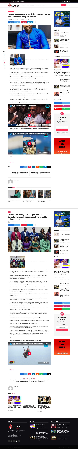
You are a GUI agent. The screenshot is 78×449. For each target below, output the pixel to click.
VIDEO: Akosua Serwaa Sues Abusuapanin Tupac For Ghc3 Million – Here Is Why (28, 200)
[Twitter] (4, 57)
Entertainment (10, 11)
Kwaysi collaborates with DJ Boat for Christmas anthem (62, 437)
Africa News (17, 1)
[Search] (69, 5)
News (55, 69)
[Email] (4, 68)
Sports (69, 447)
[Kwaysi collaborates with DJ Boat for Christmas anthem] (53, 438)
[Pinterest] (4, 62)
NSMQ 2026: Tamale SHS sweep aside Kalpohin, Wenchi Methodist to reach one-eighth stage (62, 72)
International (22, 1)
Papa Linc (12, 19)
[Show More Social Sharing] (34, 22)
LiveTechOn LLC (19, 447)
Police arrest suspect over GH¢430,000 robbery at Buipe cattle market (64, 94)
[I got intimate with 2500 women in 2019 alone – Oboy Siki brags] (53, 426)
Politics (65, 447)
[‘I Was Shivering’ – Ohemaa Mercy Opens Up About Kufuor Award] (14, 194)
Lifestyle (12, 1)
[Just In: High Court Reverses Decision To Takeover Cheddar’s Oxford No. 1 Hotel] (44, 194)
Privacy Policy (62, 133)
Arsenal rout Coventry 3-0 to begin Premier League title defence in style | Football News (65, 81)
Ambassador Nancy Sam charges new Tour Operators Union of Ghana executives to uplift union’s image (19, 173)
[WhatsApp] (4, 65)
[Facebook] (4, 54)
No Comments (22, 19)
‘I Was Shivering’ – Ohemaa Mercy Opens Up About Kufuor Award (14, 200)
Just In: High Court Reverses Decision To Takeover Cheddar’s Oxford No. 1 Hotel (44, 200)
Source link (12, 162)
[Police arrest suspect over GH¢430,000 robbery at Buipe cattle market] (56, 94)
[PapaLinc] (14, 5)
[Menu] (8, 1)
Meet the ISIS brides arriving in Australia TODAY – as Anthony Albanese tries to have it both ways (65, 51)
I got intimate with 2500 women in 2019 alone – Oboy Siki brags (63, 425)
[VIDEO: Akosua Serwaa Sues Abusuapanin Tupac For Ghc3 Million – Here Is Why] (29, 194)
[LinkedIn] (4, 60)
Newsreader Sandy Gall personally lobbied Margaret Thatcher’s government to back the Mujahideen (64, 45)
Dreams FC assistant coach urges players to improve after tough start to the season (63, 431)
